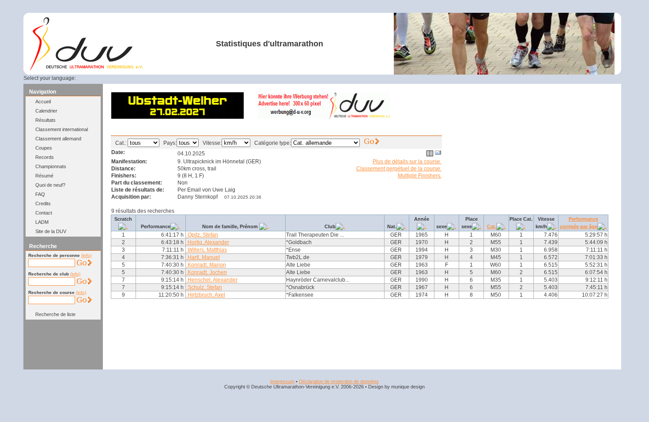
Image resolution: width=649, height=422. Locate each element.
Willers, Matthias (206, 250)
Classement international (61, 129)
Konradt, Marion (206, 265)
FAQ (40, 194)
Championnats (50, 166)
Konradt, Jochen (206, 272)
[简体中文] (154, 78)
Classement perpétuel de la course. (398, 169)
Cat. (491, 226)
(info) (86, 255)
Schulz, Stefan (204, 287)
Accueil (43, 101)
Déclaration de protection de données (339, 381)
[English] (101, 78)
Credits (43, 203)
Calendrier (46, 110)
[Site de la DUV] (86, 68)
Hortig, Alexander (207, 242)
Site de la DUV (50, 231)
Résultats (45, 120)
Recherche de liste (55, 314)
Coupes (43, 148)
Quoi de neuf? (50, 185)
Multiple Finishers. (419, 176)
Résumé (44, 175)
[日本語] (165, 78)
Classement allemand (58, 138)
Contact (43, 212)
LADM (42, 222)
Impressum (282, 381)
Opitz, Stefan (202, 235)
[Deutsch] (90, 78)
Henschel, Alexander (212, 280)
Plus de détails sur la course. (407, 161)
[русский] (144, 78)
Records (44, 157)
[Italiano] (133, 78)
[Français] (111, 78)
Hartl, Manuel (203, 257)
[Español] (122, 78)
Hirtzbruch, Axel (205, 295)
